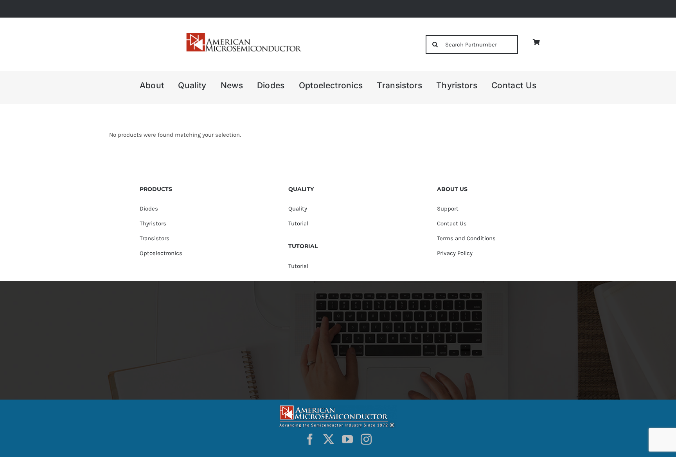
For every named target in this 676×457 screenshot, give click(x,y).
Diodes (149, 208)
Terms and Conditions (466, 238)
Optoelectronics (161, 253)
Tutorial (298, 223)
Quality (297, 208)
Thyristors (153, 223)
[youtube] (347, 439)
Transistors (154, 238)
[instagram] (366, 439)
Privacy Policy (455, 253)
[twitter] (328, 439)
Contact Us (452, 223)
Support (447, 208)
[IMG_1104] (243, 35)
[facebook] (309, 439)
